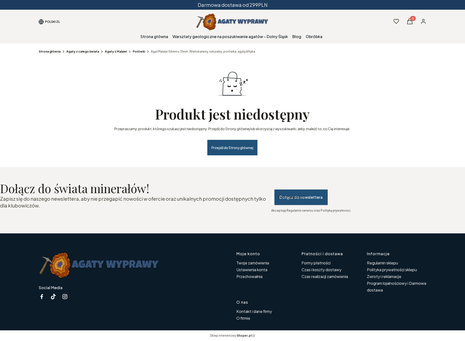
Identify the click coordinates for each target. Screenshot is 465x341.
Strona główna (50, 51)
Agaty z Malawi (116, 51)
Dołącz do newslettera (301, 197)
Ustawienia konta (251, 269)
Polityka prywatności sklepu (392, 269)
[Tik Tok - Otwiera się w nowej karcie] (53, 296)
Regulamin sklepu (382, 262)
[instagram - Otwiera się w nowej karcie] (65, 296)
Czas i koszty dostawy (321, 269)
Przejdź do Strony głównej (232, 147)
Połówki (139, 51)
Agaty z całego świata (82, 51)
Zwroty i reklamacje (384, 276)
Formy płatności (316, 262)
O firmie (243, 318)
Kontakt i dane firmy (254, 311)
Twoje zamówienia (252, 262)
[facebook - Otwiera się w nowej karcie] (42, 296)
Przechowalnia (249, 276)
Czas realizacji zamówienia (325, 276)
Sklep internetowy (231, 335)
